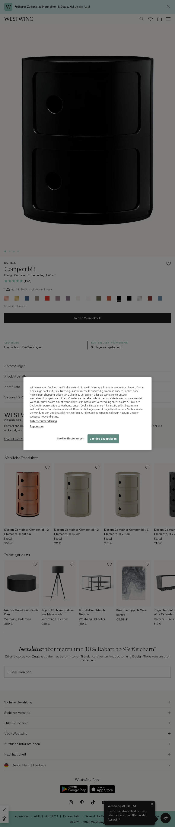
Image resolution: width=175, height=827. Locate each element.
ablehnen (64, 413)
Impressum (37, 426)
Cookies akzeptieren (103, 438)
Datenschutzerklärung (43, 421)
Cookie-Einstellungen (70, 438)
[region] (87, 413)
